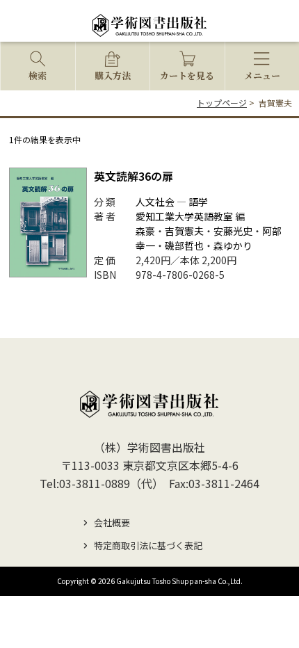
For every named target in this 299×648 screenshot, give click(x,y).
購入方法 (113, 75)
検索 (38, 75)
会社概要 (112, 522)
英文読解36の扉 (133, 176)
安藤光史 (232, 231)
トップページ (222, 102)
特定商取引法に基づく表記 (148, 545)
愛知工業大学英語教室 (184, 216)
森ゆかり (232, 245)
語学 (198, 202)
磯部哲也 (184, 245)
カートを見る (187, 75)
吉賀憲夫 (184, 231)
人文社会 (155, 202)
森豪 (145, 231)
